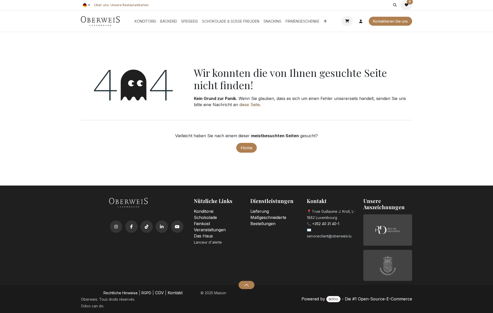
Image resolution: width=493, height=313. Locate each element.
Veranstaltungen (210, 229)
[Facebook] (131, 226)
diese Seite (249, 104)
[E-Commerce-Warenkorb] (347, 21)
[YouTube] (177, 226)
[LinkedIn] (162, 226)
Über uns (101, 5)
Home (246, 147)
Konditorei (203, 211)
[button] (395, 5)
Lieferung (259, 211)
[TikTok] (146, 226)
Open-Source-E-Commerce (385, 298)
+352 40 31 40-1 (325, 224)
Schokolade (205, 217)
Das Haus (203, 235)
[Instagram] (116, 226)
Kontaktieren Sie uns (390, 21)
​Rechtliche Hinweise (120, 293)
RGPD (146, 293)
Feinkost (202, 223)
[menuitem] (145, 21)
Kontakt (175, 292)
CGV (159, 292)
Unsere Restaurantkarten (129, 5)
